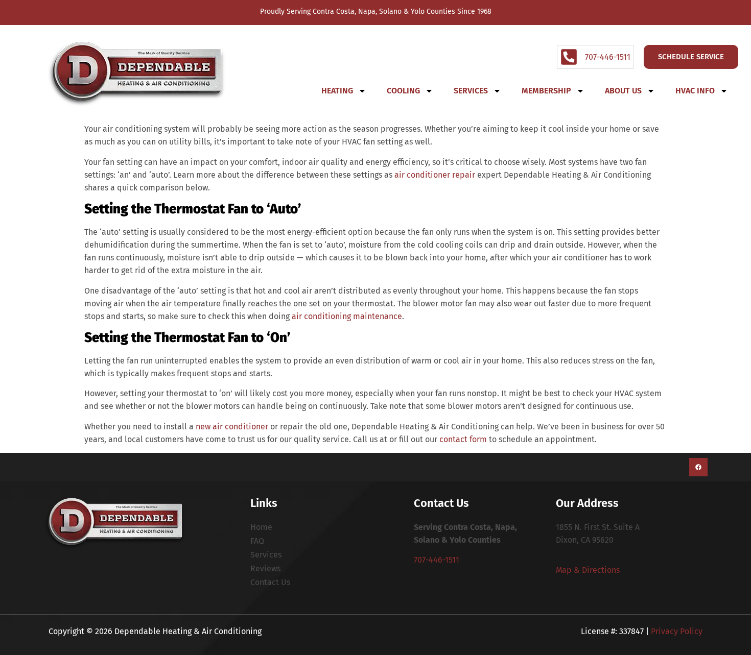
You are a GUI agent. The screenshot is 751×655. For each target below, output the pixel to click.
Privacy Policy (676, 631)
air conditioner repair (434, 175)
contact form (463, 439)
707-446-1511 (436, 560)
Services (471, 90)
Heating (337, 90)
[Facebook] (698, 467)
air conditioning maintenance (347, 316)
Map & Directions (588, 570)
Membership (546, 90)
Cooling (403, 90)
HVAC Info (695, 90)
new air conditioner (232, 426)
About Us (623, 90)
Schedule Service (691, 56)
